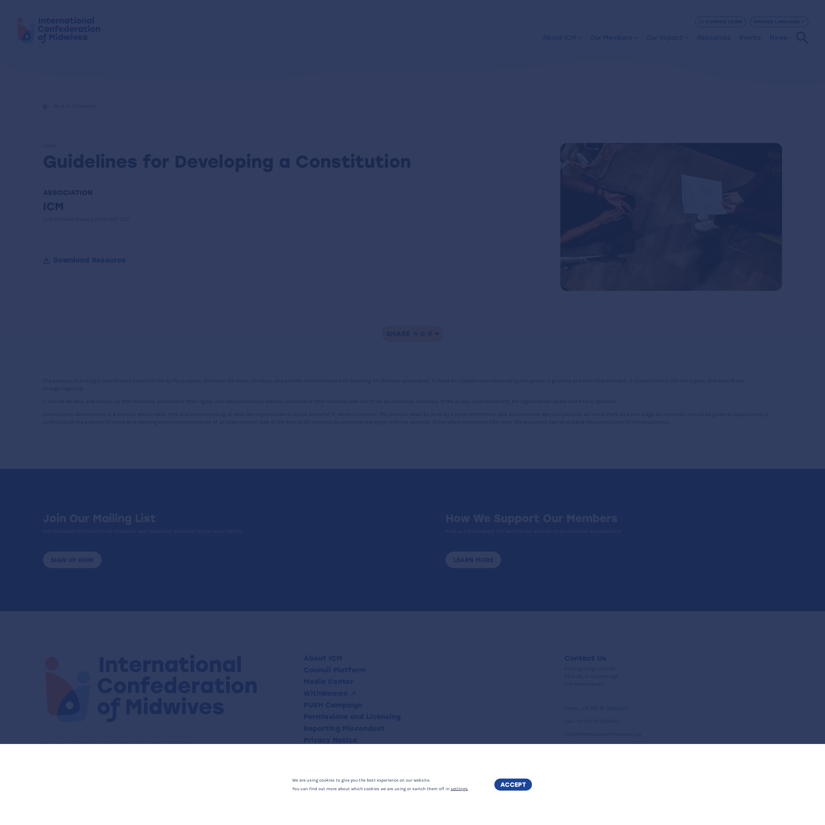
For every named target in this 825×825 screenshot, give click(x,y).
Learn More (473, 560)
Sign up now (72, 560)
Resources (713, 37)
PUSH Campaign (333, 705)
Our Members (611, 37)
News (778, 37)
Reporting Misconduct (345, 728)
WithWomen (326, 693)
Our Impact (665, 37)
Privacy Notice (330, 740)
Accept (513, 784)
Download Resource (89, 260)
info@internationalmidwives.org (603, 734)
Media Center (328, 682)
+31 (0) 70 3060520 (604, 708)
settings (459, 788)
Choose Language (776, 21)
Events (750, 37)
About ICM (559, 37)
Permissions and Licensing (353, 717)
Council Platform (335, 670)
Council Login (724, 21)
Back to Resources (74, 106)
